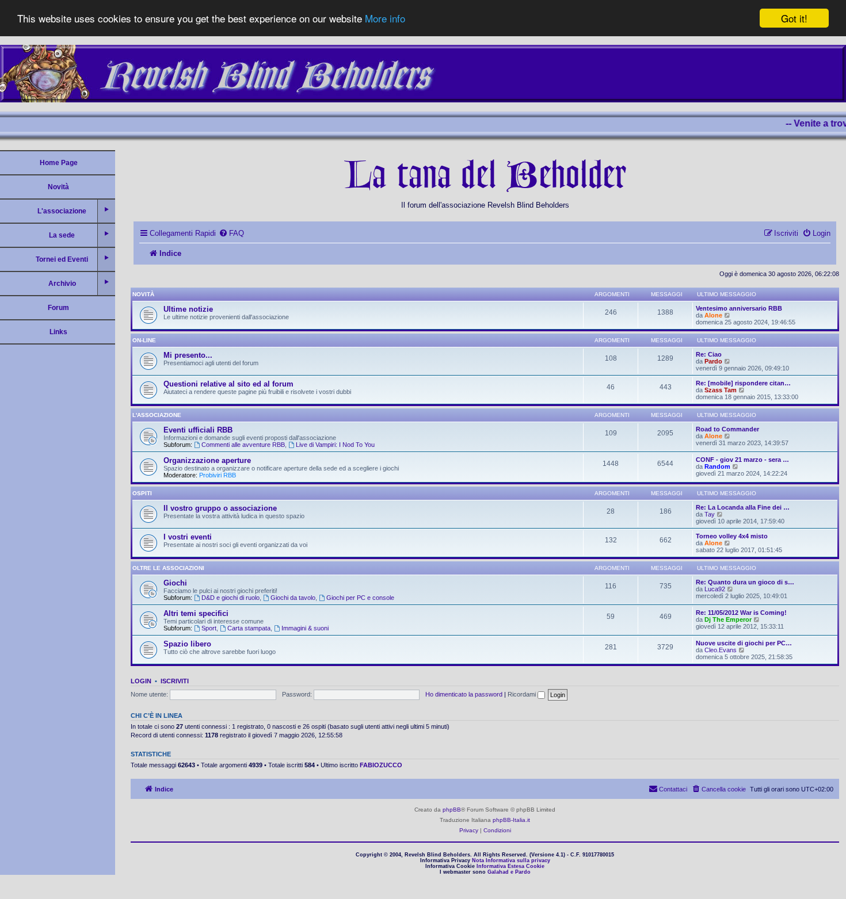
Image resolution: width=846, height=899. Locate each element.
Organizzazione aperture (207, 460)
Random (717, 466)
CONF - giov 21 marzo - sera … (742, 459)
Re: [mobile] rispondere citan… (743, 383)
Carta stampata (248, 628)
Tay (709, 514)
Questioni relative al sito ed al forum (228, 384)
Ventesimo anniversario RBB (739, 308)
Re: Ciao (709, 354)
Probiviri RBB (217, 475)
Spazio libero (187, 644)
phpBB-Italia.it (511, 820)
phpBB (452, 809)
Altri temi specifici (195, 613)
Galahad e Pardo (509, 872)
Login (141, 681)
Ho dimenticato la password (463, 694)
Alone (713, 315)
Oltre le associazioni (168, 568)
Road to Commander (727, 429)
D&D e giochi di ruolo (230, 597)
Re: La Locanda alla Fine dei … (743, 507)
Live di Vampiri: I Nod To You (335, 444)
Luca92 (714, 589)
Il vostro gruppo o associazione (220, 508)
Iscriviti (175, 681)
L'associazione (156, 415)
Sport (208, 628)
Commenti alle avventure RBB (243, 444)
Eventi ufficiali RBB (198, 430)
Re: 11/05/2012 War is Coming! (741, 612)
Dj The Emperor (728, 619)
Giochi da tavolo (292, 597)
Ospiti (142, 493)
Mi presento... (187, 355)
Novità (58, 187)
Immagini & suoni (305, 628)
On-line (144, 340)
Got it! (794, 18)
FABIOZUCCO (381, 765)
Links (58, 332)
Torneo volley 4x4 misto (732, 536)
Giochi (175, 583)
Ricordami (523, 694)
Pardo (713, 361)
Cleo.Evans (720, 649)
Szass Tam (720, 390)
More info (385, 19)
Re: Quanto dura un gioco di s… (745, 582)
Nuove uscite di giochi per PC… (744, 643)
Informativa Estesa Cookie (510, 866)
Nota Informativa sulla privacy (511, 860)
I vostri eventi (187, 537)
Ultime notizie (188, 309)
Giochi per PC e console (360, 597)
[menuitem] (231, 233)
